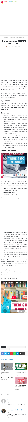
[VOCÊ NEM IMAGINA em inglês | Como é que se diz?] (21, 366)
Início (6, 37)
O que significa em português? (16, 37)
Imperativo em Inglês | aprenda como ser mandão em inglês (20, 387)
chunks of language (10, 347)
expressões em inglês (5, 348)
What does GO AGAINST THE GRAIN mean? (7, 371)
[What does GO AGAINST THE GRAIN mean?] (7, 366)
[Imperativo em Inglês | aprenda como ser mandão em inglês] (21, 380)
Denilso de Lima (11, 46)
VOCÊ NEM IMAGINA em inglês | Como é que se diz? (20, 372)
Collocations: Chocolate (7, 377)
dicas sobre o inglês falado (20, 347)
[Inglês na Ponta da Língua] (9, 2)
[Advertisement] (14, 20)
